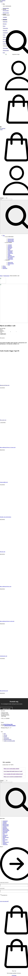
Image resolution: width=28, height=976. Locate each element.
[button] (6, 708)
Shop (4, 3)
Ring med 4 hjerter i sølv (4, 690)
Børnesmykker (6, 12)
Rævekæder (10, 257)
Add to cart (3, 333)
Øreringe (5, 23)
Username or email (4, 882)
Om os (4, 266)
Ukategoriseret (6, 275)
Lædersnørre (10, 258)
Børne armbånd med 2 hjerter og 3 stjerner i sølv (7, 447)
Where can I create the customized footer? (13, 776)
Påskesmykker (11, 263)
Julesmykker (10, 262)
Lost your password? (4, 901)
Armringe (10, 246)
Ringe (9, 249)
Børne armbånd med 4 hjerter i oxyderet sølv (7, 621)
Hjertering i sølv (2, 551)
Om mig (4, 9)
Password (2, 888)
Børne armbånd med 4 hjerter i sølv (5, 586)
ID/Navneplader (11, 256)
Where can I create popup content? (11, 768)
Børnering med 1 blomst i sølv (4, 385)
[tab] (14, 768)
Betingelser (5, 19)
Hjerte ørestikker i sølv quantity (2, 331)
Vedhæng (10, 255)
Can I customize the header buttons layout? (13, 774)
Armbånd (5, 17)
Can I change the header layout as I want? (13, 771)
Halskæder (5, 21)
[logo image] (4, 1)
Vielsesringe (10, 250)
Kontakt (4, 14)
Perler (9, 254)
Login (5, 897)
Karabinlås (10, 251)
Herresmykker (6, 10)
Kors (9, 264)
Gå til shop (14, 975)
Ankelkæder (10, 253)
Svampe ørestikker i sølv (4, 482)
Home (1, 275)
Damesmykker (6, 8)
